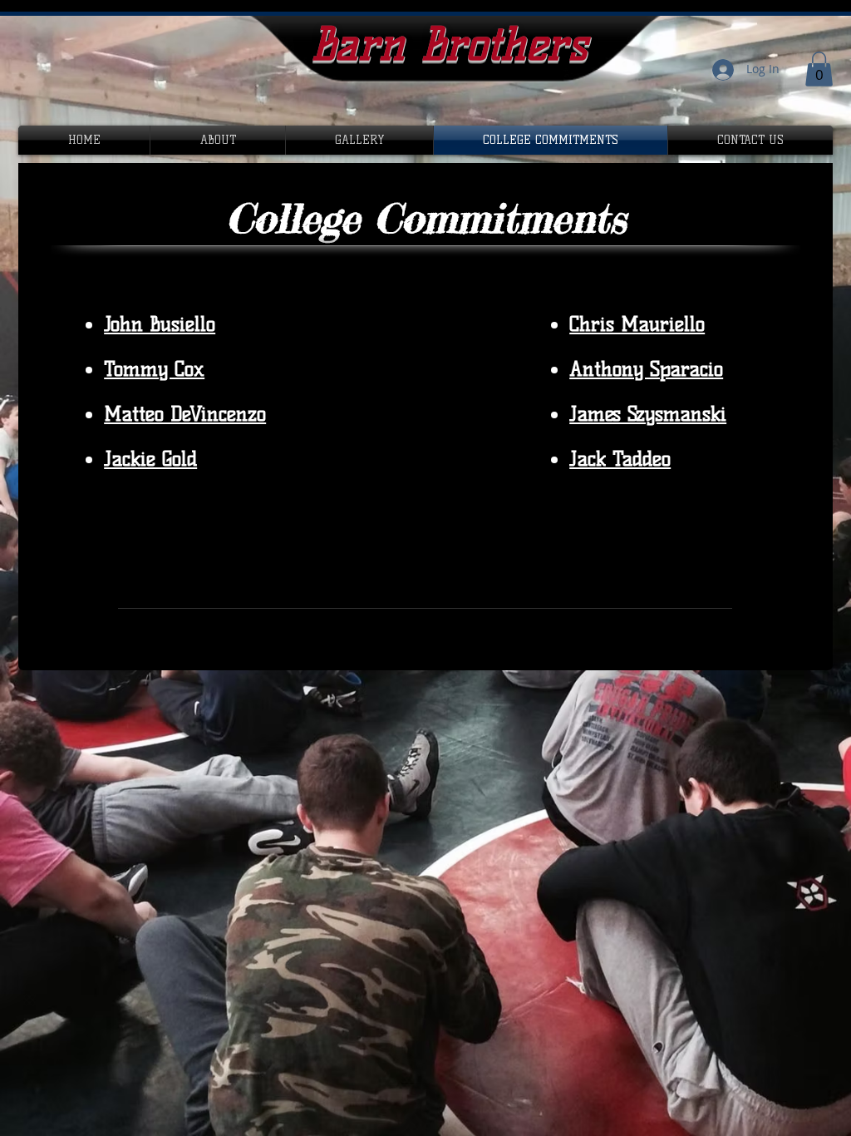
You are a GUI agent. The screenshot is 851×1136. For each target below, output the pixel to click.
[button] (819, 69)
